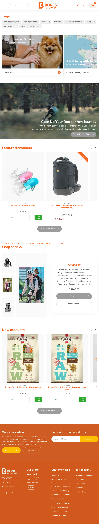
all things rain (30, 22)
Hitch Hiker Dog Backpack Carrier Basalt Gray (67, 206)
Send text (6, 482)
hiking (91, 22)
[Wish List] (84, 5)
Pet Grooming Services (60, 486)
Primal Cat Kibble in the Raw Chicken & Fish (67, 388)
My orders (80, 479)
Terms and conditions (60, 503)
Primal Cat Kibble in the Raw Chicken (23, 387)
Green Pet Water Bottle (23, 205)
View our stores (33, 450)
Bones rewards (57, 499)
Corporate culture (58, 515)
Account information (84, 475)
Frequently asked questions (58, 481)
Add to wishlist (72, 304)
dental (57, 22)
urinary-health (10, 26)
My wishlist (80, 483)
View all (31, 487)
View (72, 296)
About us (55, 475)
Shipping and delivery (60, 490)
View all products (48, 229)
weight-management (30, 26)
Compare (80, 488)
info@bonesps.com (10, 486)
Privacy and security (59, 507)
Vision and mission (59, 511)
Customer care (11, 450)
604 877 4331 (7, 478)
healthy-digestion (74, 22)
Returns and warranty (60, 495)
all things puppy (11, 22)
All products (81, 492)
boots (46, 22)
